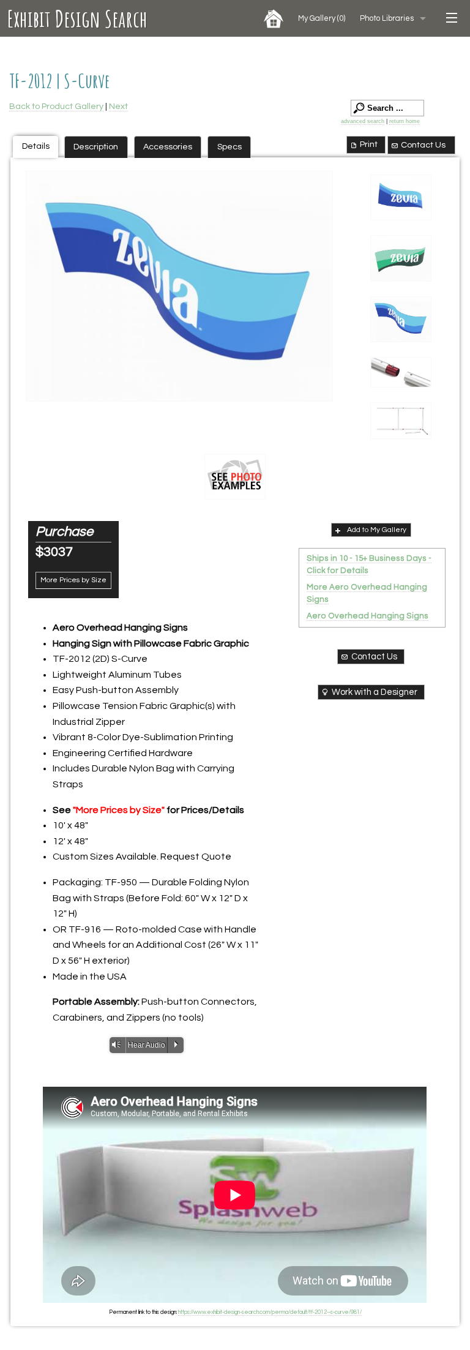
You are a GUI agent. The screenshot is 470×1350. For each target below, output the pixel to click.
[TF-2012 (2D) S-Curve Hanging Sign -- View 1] (401, 197)
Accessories (167, 146)
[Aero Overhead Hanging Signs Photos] (235, 476)
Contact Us (423, 144)
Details (36, 146)
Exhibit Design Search (77, 18)
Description (95, 146)
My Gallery (321, 18)
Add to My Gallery (376, 530)
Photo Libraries (387, 18)
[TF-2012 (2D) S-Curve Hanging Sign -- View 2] (401, 258)
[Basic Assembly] (401, 420)
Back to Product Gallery (56, 106)
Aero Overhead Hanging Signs (367, 616)
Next (118, 106)
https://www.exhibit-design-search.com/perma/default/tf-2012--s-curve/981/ (270, 1312)
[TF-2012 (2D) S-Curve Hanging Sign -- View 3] (179, 286)
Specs (229, 146)
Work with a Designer (374, 692)
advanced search (362, 121)
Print (369, 144)
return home (404, 121)
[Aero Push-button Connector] (401, 372)
